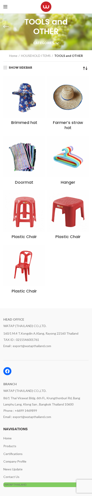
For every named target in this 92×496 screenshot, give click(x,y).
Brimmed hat (24, 122)
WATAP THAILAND (15, 484)
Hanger (68, 182)
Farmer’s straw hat (68, 125)
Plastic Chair (24, 236)
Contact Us (11, 477)
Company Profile (14, 461)
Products (9, 446)
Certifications (13, 454)
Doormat (24, 182)
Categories (43, 43)
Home (13, 56)
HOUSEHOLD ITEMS (36, 56)
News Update (13, 469)
